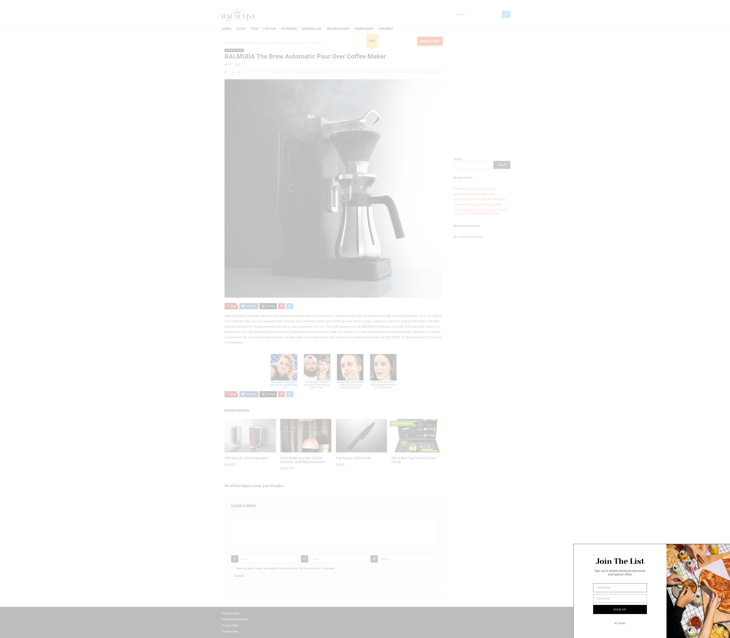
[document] (365, 319)
